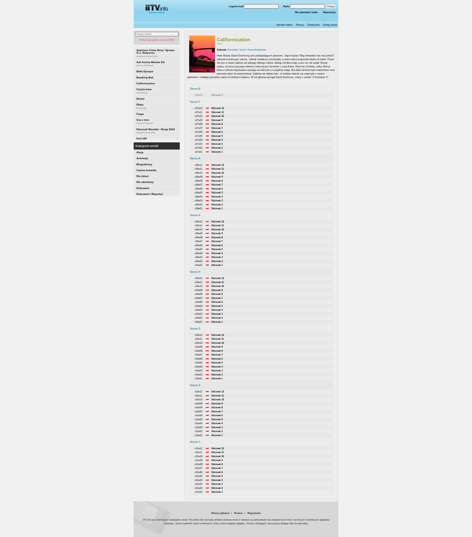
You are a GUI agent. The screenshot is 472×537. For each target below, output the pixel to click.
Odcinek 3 (217, 144)
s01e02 (198, 488)
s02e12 (198, 391)
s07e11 (198, 112)
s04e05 (198, 306)
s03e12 (198, 335)
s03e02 (198, 374)
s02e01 (198, 435)
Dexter (140, 98)
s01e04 (198, 480)
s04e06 (198, 302)
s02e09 (198, 403)
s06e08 (198, 180)
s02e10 (198, 399)
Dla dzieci (142, 176)
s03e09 (198, 346)
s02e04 (198, 423)
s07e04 (198, 139)
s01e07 (198, 468)
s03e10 (198, 343)
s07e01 (198, 151)
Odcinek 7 (217, 128)
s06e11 (198, 168)
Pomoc (300, 24)
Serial (242, 49)
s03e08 (198, 350)
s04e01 (198, 322)
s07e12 (198, 108)
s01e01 (198, 492)
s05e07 (198, 241)
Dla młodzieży (145, 182)
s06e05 (198, 192)
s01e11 (198, 452)
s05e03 (198, 257)
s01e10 (198, 456)
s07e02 (198, 147)
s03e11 (198, 338)
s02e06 (198, 415)
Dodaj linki (314, 24)
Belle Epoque (144, 71)
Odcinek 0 (217, 95)
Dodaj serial (330, 24)
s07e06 (198, 132)
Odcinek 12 (217, 108)
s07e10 (198, 116)
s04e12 (198, 278)
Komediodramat (256, 49)
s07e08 (198, 124)
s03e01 (198, 378)
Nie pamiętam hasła (306, 12)
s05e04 (198, 253)
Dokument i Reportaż (149, 194)
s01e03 (198, 484)
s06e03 (198, 200)
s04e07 (198, 298)
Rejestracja (329, 12)
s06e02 (198, 204)
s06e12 (198, 165)
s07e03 (198, 144)
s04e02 (198, 317)
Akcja (139, 152)
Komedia (233, 49)
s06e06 (198, 188)
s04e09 (198, 290)
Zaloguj (330, 6)
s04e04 (198, 310)
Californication (145, 83)
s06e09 (198, 176)
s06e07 (198, 184)
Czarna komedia (146, 170)
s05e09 (198, 233)
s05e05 (198, 249)
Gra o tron (144, 121)
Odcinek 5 (217, 136)
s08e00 (198, 95)
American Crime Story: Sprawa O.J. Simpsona (155, 53)
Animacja (142, 158)
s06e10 (198, 173)
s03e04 (198, 366)
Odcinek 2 (217, 147)
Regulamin (254, 513)
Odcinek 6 (217, 132)
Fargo (140, 113)
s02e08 (198, 407)
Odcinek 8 (217, 124)
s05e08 (198, 237)
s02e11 (198, 395)
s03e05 (198, 362)
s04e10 (198, 286)
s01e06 (198, 472)
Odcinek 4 (217, 139)
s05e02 (198, 261)
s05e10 (198, 229)
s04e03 (198, 314)
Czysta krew (144, 91)
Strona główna (220, 513)
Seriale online (157, 12)
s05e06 (198, 245)
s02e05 (198, 419)
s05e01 (198, 265)
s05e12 (198, 221)
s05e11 (198, 225)
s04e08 (198, 294)
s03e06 (198, 358)
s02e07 (198, 411)
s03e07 (198, 354)
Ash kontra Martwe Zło (150, 64)
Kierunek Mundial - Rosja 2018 (155, 131)
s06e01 (198, 208)
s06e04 (198, 196)
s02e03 (198, 427)
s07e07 (198, 128)
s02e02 (198, 431)
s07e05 (198, 136)
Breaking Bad (144, 77)
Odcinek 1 (217, 151)
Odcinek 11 (217, 112)
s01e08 (198, 464)
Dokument (142, 188)
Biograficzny (144, 164)
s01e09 (198, 460)
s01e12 (198, 448)
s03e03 (198, 370)
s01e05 (198, 476)
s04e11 (198, 282)
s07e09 (198, 120)
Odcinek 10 (217, 116)
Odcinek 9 (217, 120)
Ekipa (141, 106)
